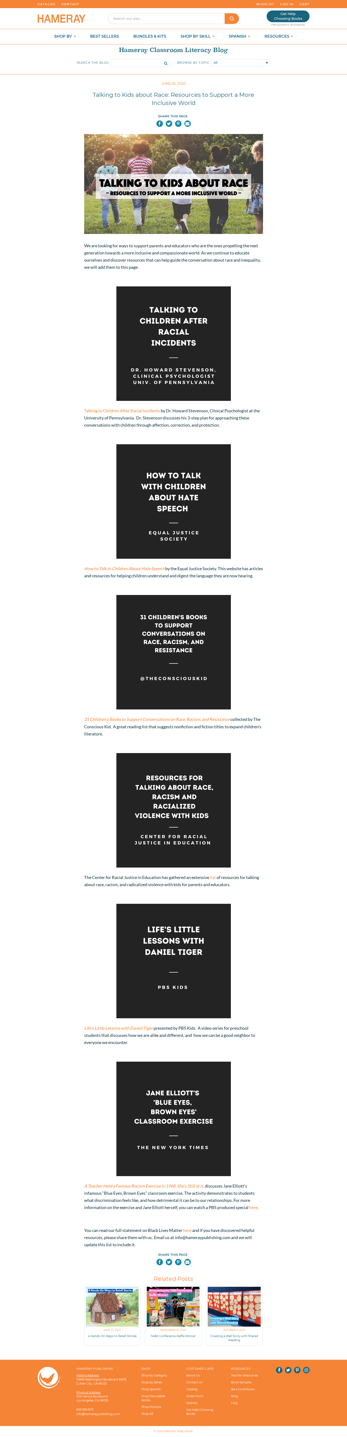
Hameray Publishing (178, 1431)
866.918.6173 (84, 1409)
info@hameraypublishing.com (98, 1414)
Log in (287, 4)
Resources (277, 36)
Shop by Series (151, 1382)
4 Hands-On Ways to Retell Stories (112, 1336)
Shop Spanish (151, 1389)
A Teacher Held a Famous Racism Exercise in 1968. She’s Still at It (143, 1186)
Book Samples (241, 1382)
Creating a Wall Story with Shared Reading (234, 1338)
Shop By (63, 36)
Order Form (194, 1396)
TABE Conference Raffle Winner (173, 1336)
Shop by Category (154, 1375)
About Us (193, 1375)
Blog (234, 1396)
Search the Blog (93, 62)
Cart (304, 4)
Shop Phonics (151, 1407)
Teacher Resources (244, 1375)
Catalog (47, 4)
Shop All (147, 1414)
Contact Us (194, 1382)
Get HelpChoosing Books (288, 16)
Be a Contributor (243, 1389)
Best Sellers (104, 36)
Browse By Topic (193, 62)
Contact (70, 4)
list (213, 877)
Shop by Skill (196, 36)
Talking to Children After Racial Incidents (122, 410)
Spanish (238, 36)
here (253, 1207)
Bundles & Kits (149, 36)
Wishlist (265, 4)
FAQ (234, 1403)
